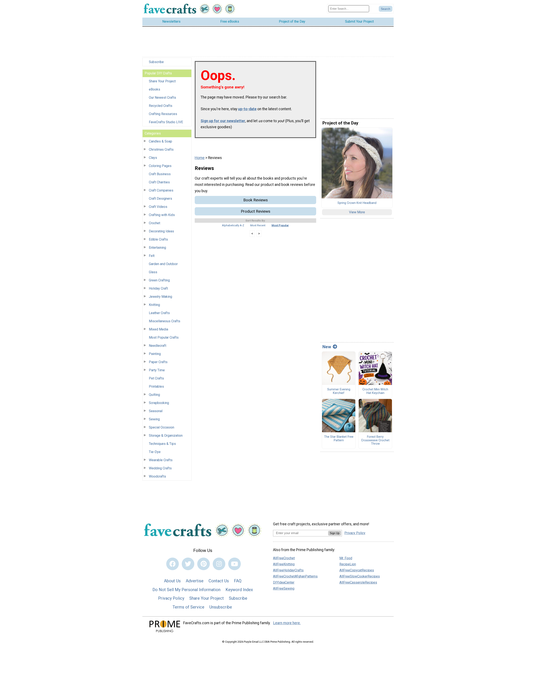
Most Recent (257, 225)
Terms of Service (188, 607)
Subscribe (156, 62)
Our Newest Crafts (162, 98)
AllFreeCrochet (284, 558)
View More (357, 212)
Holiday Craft (158, 288)
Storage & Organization (166, 436)
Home (200, 158)
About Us (172, 580)
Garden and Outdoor (163, 264)
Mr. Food (345, 558)
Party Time (157, 370)
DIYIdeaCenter (283, 582)
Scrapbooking (159, 403)
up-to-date (247, 109)
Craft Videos (158, 207)
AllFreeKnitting (284, 564)
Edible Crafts (158, 239)
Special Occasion (161, 427)
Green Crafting (159, 280)
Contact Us (219, 580)
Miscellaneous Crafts (164, 321)
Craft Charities (159, 182)
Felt (152, 256)
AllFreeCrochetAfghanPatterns (295, 576)
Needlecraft (157, 346)
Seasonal (155, 411)
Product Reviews (255, 211)
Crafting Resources (163, 114)
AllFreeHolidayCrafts (288, 570)
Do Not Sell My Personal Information (186, 589)
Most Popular (280, 225)
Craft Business (160, 174)
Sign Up (334, 533)
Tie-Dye (155, 452)
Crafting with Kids (162, 215)
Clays (153, 158)
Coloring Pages (160, 166)
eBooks (154, 89)
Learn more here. (287, 623)
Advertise (195, 580)
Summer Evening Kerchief (338, 391)
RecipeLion (347, 564)
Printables (156, 386)
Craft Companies (161, 190)
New (326, 346)
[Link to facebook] (172, 564)
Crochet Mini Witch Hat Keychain (375, 391)
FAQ (237, 580)
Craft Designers (160, 199)
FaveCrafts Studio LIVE (166, 122)
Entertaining (157, 248)
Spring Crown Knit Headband (357, 203)
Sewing (154, 419)
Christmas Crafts (161, 149)
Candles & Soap (160, 141)
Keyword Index (239, 589)
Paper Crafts (158, 362)
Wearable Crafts (161, 460)
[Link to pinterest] (203, 564)
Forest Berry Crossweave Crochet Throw (375, 440)
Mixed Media (158, 329)
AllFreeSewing (283, 588)
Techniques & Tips (162, 444)
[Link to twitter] (188, 564)
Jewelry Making (160, 297)
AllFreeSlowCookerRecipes (359, 576)
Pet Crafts (156, 378)
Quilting (154, 395)
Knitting (154, 305)
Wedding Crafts (160, 468)
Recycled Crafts (160, 106)
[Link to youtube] (234, 564)
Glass (153, 272)
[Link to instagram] (219, 564)
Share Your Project (162, 81)
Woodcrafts (157, 476)
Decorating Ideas (161, 231)
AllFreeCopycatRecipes (356, 570)
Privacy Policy (171, 598)
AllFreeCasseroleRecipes (358, 582)
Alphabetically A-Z (233, 225)
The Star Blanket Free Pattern (338, 438)
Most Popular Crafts (164, 337)
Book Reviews (255, 200)
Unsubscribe (220, 607)
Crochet (154, 223)
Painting (155, 354)
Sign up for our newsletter (223, 121)
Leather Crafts (159, 313)
